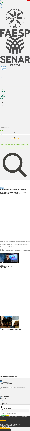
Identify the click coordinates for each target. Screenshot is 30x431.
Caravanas (6, 144)
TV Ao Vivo (29, 0)
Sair (2, 69)
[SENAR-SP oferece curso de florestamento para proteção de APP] (15, 290)
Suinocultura (11, 148)
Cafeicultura (2, 144)
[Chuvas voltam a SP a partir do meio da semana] (15, 353)
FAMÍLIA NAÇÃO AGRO (23, 144)
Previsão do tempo (1, 375)
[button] (15, 70)
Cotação (11, 0)
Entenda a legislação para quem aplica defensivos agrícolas (6, 266)
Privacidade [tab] (3, 409)
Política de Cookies (3, 427)
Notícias (7, 0)
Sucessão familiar (7, 148)
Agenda (2, 4)
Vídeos (1, 5)
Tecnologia (19, 148)
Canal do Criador (20, 0)
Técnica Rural (15, 148)
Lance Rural (15, 0)
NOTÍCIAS (2, 180)
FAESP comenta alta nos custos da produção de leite (10, 329)
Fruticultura (27, 144)
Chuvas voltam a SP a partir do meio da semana (9, 376)
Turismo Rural (23, 148)
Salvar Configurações (7, 415)
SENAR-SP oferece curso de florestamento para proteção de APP (13, 313)
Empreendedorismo (18, 144)
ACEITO (5, 428)
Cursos (12, 144)
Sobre (1, 7)
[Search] (29, 134)
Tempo (9, 0)
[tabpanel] (15, 413)
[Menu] (0, 3)
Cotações (9, 144)
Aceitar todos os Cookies (3, 415)
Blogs (17, 0)
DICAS (14, 144)
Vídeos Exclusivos (4, 68)
